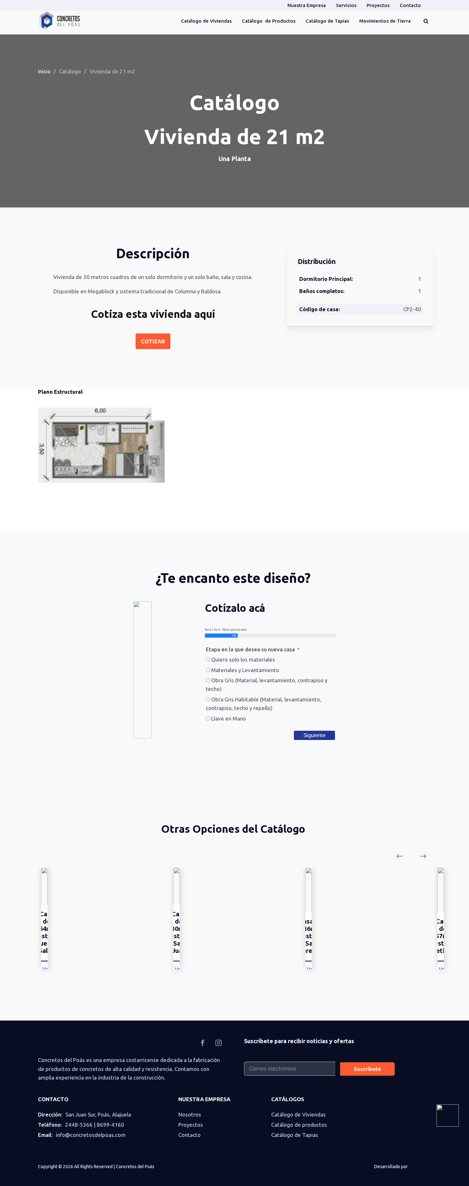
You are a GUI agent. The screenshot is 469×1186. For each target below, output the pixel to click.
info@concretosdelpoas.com (91, 1135)
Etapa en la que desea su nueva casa (250, 649)
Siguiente (314, 735)
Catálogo (70, 71)
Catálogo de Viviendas (298, 1114)
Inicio (44, 71)
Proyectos (190, 1125)
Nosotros (189, 1114)
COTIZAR (153, 341)
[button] (400, 856)
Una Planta (235, 158)
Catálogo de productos (299, 1125)
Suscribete (367, 1069)
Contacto (189, 1135)
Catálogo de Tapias (294, 1135)
